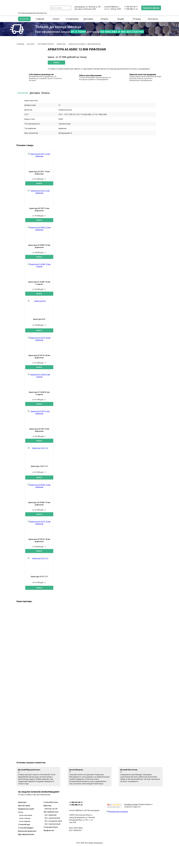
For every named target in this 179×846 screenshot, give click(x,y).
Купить (56, 63)
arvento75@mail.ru (111, 7)
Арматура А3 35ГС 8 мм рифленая (39, 430)
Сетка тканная (24, 818)
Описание (22, 92)
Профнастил (49, 830)
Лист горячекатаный (52, 824)
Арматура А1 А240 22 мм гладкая (39, 393)
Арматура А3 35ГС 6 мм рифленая (39, 209)
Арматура (22, 802)
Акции (120, 18)
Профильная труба (26, 809)
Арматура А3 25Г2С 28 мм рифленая (39, 356)
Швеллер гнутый (51, 809)
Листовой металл (51, 812)
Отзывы (137, 18)
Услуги (56, 18)
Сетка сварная (24, 821)
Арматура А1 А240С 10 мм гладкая (39, 283)
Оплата (104, 18)
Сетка (20, 812)
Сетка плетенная (25, 815)
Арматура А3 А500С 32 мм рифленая (39, 246)
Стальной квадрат (26, 828)
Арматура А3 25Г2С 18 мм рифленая (39, 540)
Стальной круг (24, 824)
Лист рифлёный (50, 815)
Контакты (153, 18)
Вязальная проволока (27, 831)
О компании (72, 18)
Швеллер (47, 805)
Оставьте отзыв (130, 804)
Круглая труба (24, 805)
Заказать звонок (151, 8)
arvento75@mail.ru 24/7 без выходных (84, 810)
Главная (40, 18)
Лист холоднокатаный (53, 821)
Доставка (88, 18)
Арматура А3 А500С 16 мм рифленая (39, 503)
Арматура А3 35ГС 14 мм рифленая (39, 172)
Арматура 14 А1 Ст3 (39, 466)
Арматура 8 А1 (39, 319)
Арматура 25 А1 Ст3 (39, 576)
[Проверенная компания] (117, 811)
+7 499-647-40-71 (131, 7)
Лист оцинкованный (52, 818)
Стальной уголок (51, 802)
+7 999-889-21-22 (131, 9)
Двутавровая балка (26, 834)
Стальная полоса (51, 827)
